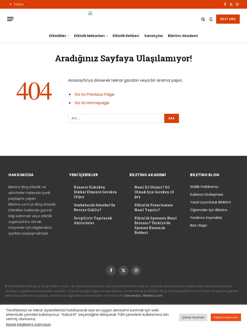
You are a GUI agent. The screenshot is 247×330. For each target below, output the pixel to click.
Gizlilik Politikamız (204, 186)
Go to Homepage (92, 103)
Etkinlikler (57, 35)
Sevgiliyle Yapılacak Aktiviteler (93, 220)
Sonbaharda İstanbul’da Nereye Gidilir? (94, 207)
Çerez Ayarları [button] (193, 317)
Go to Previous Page (94, 94)
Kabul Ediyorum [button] (226, 317)
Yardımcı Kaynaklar (206, 217)
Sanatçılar (153, 35)
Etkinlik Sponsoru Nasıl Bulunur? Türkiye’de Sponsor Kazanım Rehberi (155, 225)
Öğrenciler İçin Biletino (208, 210)
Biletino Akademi (183, 35)
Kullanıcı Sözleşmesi (206, 194)
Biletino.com (153, 295)
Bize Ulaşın (198, 225)
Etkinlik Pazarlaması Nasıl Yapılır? (153, 207)
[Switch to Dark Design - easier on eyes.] (211, 19)
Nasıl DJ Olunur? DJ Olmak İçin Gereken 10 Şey (154, 192)
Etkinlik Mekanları (89, 35)
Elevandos (133, 295)
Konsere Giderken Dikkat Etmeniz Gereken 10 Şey (95, 192)
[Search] (203, 19)
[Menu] (10, 19)
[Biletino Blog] (123, 19)
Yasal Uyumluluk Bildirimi (210, 202)
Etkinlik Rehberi (126, 35)
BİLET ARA (228, 19)
